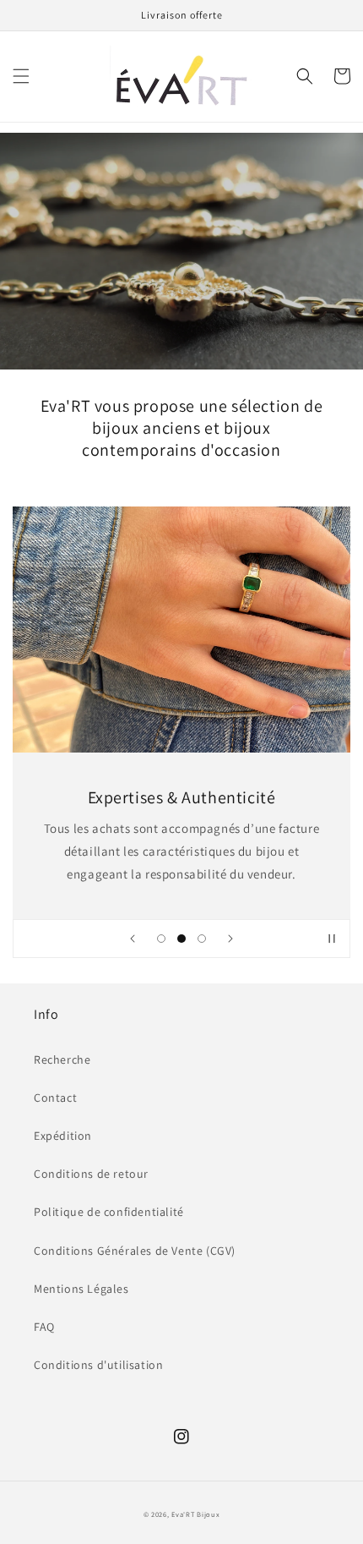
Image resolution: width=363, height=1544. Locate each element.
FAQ (44, 1326)
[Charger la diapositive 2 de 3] (181, 938)
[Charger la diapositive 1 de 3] (161, 938)
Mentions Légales (81, 1288)
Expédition (63, 1135)
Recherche (62, 1059)
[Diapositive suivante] (230, 938)
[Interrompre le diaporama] (331, 938)
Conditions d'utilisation (98, 1364)
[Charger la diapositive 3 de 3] (202, 938)
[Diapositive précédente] (132, 938)
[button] (21, 76)
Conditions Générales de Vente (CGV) (135, 1250)
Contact (55, 1097)
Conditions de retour (91, 1173)
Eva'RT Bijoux (195, 1514)
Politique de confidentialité (109, 1211)
